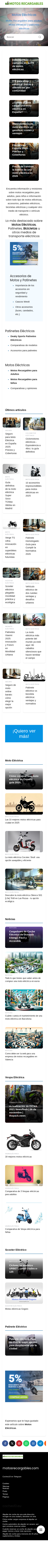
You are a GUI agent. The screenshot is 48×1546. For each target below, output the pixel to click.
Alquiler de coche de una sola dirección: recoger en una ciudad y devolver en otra (19, 1515)
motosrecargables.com (21, 1468)
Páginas (6, 1497)
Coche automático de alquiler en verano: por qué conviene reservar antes (21, 1525)
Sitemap (6, 1486)
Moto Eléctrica (14, 760)
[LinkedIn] (33, 1443)
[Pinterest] (19, 1443)
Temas (5, 1494)
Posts (5, 1491)
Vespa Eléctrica (14, 1077)
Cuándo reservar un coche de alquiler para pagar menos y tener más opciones (20, 1530)
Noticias (10, 919)
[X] (12, 1443)
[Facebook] (5, 1443)
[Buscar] (38, 36)
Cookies (6, 1483)
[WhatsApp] (26, 1443)
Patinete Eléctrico (16, 1326)
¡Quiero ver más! (24, 733)
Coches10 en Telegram (12, 1477)
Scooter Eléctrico (15, 1249)
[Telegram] (40, 1443)
